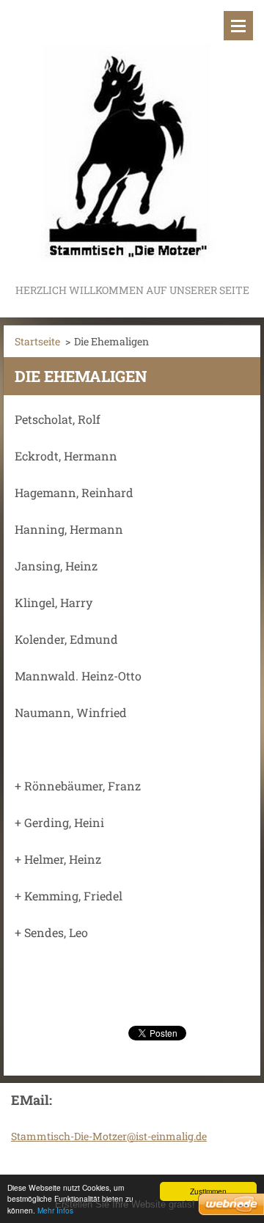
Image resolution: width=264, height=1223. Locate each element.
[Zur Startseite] (132, 140)
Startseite (37, 341)
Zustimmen (208, 1191)
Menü (238, 25)
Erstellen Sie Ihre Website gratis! (125, 1204)
